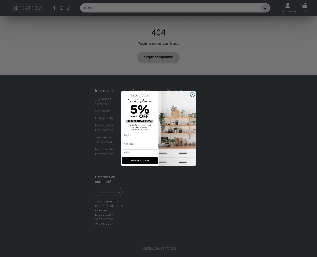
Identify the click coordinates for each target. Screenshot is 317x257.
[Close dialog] (192, 94)
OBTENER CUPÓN (140, 161)
